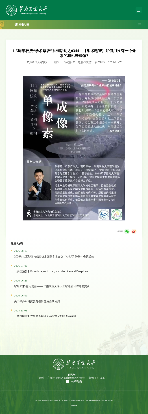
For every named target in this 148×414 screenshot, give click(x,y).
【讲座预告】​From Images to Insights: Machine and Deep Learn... (53, 271)
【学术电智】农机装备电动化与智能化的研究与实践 (45, 316)
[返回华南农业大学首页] (26, 6)
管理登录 (76, 381)
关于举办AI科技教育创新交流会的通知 (37, 301)
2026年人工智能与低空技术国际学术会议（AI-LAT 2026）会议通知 (54, 256)
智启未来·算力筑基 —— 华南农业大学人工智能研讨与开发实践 (52, 286)
